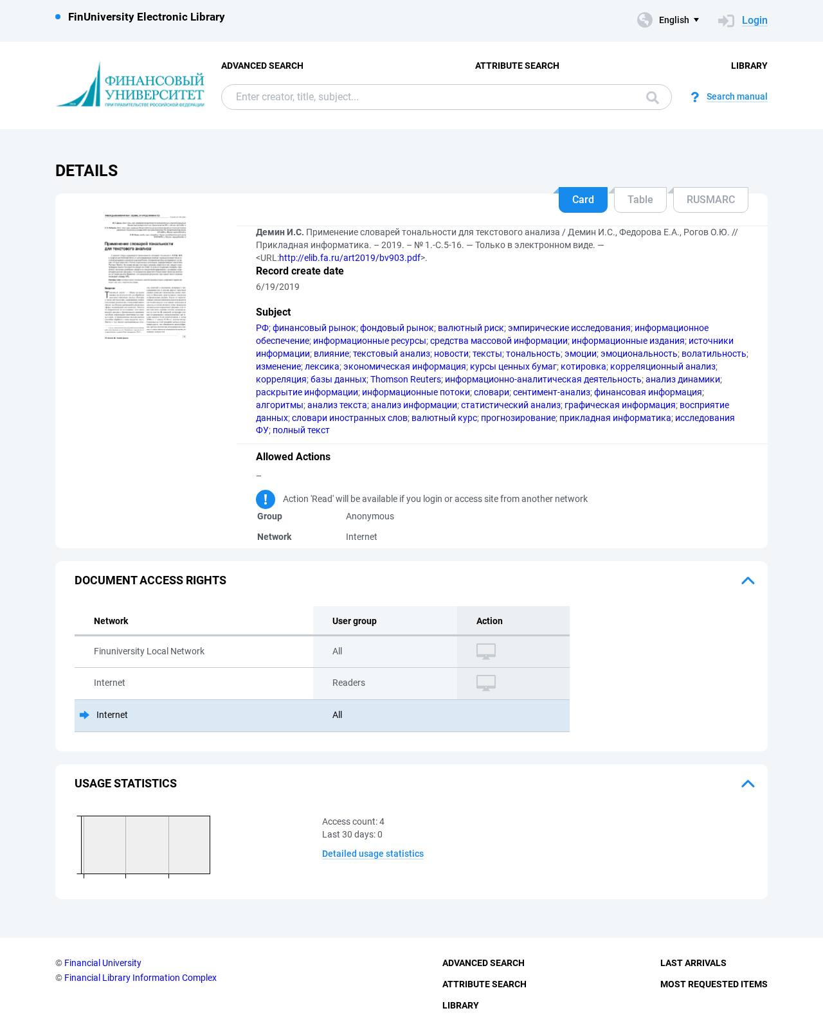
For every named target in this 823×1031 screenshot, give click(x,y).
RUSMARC (711, 199)
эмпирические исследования (569, 328)
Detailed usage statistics (373, 853)
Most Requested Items (714, 984)
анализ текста (337, 405)
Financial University (102, 963)
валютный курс (444, 418)
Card (583, 199)
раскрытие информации (307, 392)
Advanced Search (262, 65)
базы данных (338, 379)
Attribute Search (517, 65)
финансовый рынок (314, 328)
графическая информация (620, 405)
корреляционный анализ (663, 366)
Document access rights (150, 580)
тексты (487, 353)
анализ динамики (683, 379)
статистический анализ (511, 405)
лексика (322, 366)
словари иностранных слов (350, 418)
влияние (331, 353)
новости (451, 353)
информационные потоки (416, 392)
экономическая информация (404, 366)
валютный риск (471, 328)
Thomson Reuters (405, 379)
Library (749, 65)
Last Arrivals (693, 963)
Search (649, 97)
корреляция (281, 379)
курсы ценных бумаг (513, 366)
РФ (262, 328)
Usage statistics (126, 783)
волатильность (714, 353)
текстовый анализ (391, 353)
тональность (533, 353)
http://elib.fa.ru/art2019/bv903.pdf (350, 258)
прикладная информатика (615, 418)
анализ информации (414, 405)
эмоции (581, 353)
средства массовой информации (499, 341)
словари (491, 392)
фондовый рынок (397, 328)
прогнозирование (518, 418)
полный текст (301, 430)
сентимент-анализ (551, 392)
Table (640, 199)
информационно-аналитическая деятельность (543, 379)
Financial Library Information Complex (140, 978)
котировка (583, 366)
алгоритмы (279, 405)
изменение (278, 366)
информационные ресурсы (369, 341)
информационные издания (628, 341)
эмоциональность (639, 353)
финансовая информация (648, 392)
